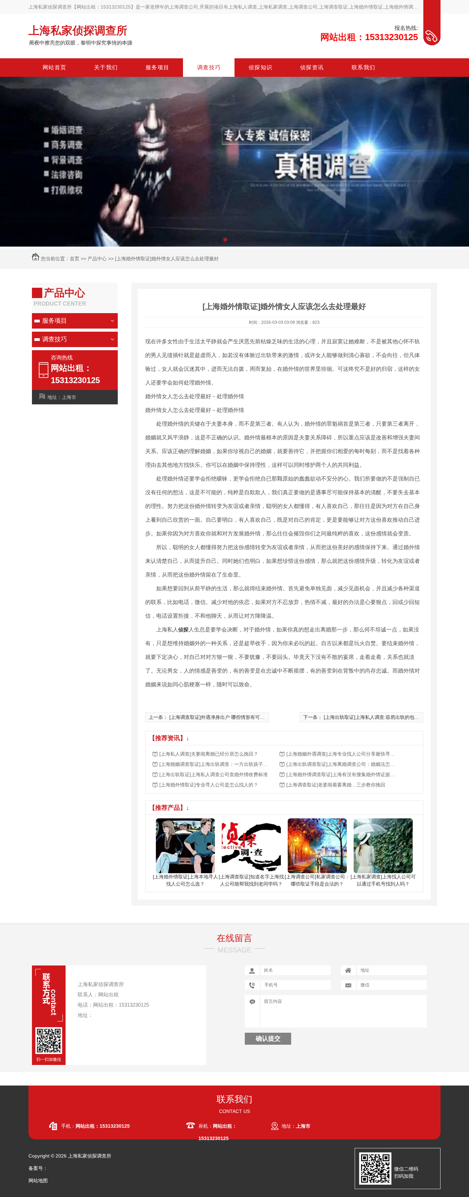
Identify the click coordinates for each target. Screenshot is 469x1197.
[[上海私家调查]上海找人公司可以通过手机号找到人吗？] (383, 845)
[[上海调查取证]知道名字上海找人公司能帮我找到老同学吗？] (251, 845)
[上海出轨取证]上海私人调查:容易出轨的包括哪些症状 (381, 717)
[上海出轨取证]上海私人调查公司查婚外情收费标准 (213, 774)
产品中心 (97, 258)
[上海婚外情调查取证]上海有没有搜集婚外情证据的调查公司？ (341, 774)
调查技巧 (54, 339)
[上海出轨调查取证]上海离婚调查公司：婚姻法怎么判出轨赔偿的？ (341, 764)
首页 (74, 258)
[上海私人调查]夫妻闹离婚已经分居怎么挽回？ (208, 754)
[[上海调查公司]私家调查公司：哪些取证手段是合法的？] (317, 845)
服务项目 (54, 320)
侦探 (183, 629)
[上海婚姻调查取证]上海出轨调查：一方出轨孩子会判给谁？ (214, 764)
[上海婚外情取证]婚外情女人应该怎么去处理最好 (167, 258)
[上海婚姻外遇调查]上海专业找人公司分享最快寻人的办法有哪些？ (341, 754)
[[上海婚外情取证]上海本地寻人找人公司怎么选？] (185, 845)
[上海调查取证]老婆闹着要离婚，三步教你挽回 (335, 784)
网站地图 (38, 1180)
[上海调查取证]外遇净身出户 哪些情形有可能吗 (219, 717)
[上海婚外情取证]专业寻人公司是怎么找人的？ (208, 784)
